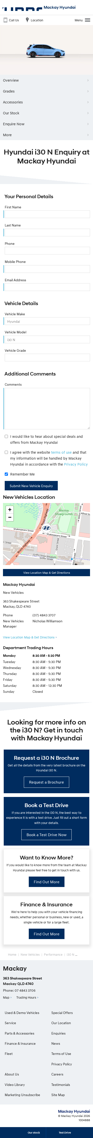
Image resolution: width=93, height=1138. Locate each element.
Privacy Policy (76, 464)
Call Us (14, 20)
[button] (46, 528)
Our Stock (11, 113)
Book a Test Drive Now (46, 834)
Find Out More (47, 881)
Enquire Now (14, 124)
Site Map (58, 1095)
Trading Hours (26, 997)
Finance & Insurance (20, 1043)
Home (12, 954)
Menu (79, 20)
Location (37, 20)
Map (6, 997)
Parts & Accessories (19, 1033)
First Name (13, 207)
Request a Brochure (46, 782)
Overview (11, 80)
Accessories (13, 102)
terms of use (61, 452)
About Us (12, 1074)
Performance (53, 954)
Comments (13, 384)
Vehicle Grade (15, 350)
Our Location (61, 1023)
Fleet (9, 1053)
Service (10, 1023)
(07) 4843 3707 (44, 615)
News (55, 1043)
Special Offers (62, 1013)
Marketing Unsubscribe (22, 1095)
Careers (57, 1074)
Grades (9, 91)
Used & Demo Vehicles (22, 1013)
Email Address (15, 280)
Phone (10, 243)
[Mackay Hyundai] (22, 7)
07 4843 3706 (25, 990)
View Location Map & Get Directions (46, 572)
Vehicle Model (15, 332)
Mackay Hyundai (60, 7)
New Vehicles (30, 954)
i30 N (70, 954)
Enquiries (58, 1033)
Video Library (15, 1084)
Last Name (13, 225)
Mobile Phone (15, 261)
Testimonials (60, 1084)
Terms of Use (61, 1053)
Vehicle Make (15, 314)
